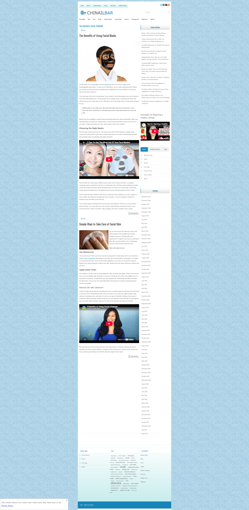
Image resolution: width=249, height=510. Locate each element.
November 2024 (146, 200)
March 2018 (145, 403)
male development (127, 476)
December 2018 (146, 368)
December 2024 (146, 196)
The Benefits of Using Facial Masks (97, 35)
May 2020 (144, 319)
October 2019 (145, 338)
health (123, 467)
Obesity (112, 480)
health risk (117, 469)
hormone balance (129, 472)
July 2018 (144, 388)
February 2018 (146, 407)
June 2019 (144, 353)
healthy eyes (134, 469)
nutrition (131, 478)
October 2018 (145, 376)
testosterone (115, 488)
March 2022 (145, 250)
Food (94, 19)
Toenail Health (133, 488)
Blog (89, 19)
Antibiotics (113, 458)
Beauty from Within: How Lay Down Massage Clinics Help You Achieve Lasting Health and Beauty (154, 71)
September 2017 (146, 426)
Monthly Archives (155, 149)
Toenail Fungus (124, 488)
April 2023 (144, 227)
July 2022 (144, 246)
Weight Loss (145, 19)
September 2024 (146, 208)
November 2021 (146, 265)
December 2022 (146, 235)
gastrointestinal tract (115, 464)
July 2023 (144, 219)
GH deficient (125, 464)
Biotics (133, 458)
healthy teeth (114, 471)
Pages (144, 149)
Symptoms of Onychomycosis (129, 485)
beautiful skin (120, 458)
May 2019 (144, 357)
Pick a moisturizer (89, 258)
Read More (134, 213)
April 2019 (144, 361)
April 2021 (144, 288)
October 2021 (145, 269)
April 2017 (144, 430)
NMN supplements (122, 478)
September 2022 (146, 242)
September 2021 (146, 273)
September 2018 (146, 380)
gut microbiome (114, 467)
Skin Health (134, 483)
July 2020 (144, 311)
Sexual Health (118, 19)
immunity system (130, 474)
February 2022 (146, 254)
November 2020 (146, 296)
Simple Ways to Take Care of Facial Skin (100, 224)
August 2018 (145, 384)
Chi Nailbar (90, 505)
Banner (146, 163)
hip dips (120, 471)
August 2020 (145, 307)
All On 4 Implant (122, 455)
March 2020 (145, 326)
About (88, 5)
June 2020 (144, 315)
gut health (133, 464)
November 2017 (146, 418)
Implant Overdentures (116, 476)
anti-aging (131, 455)
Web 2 (105, 5)
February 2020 (146, 330)
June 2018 (144, 391)
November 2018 (146, 372)
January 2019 (145, 365)
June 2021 (144, 281)
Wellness (152, 19)
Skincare (126, 19)
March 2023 (145, 231)
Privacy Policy (122, 5)
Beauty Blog (82, 19)
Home (82, 5)
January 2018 (145, 411)
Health (99, 19)
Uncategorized (135, 19)
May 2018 (144, 395)
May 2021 (144, 284)
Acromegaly (113, 455)
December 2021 (146, 261)
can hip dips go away (124, 460)
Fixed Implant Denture (132, 462)
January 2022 (145, 258)
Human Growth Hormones (117, 474)
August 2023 (145, 216)
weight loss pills (125, 490)
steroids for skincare (115, 485)
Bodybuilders (114, 460)
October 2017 (145, 422)
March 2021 (145, 292)
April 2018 (144, 399)
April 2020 (144, 323)
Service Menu (97, 5)
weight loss (114, 490)
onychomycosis (120, 480)
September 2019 (146, 342)
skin (127, 481)
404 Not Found (148, 155)
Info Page (113, 5)
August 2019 (145, 346)
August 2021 (145, 277)
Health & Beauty (108, 19)
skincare (107, 84)
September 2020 (146, 303)
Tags (165, 149)
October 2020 (145, 300)
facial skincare (120, 462)
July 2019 (144, 349)
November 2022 (146, 238)
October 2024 (145, 204)
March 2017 (145, 433)
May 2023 (144, 223)
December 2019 (146, 334)
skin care (126, 483)
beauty (127, 458)
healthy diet (125, 469)
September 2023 (146, 212)
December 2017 (146, 414)
